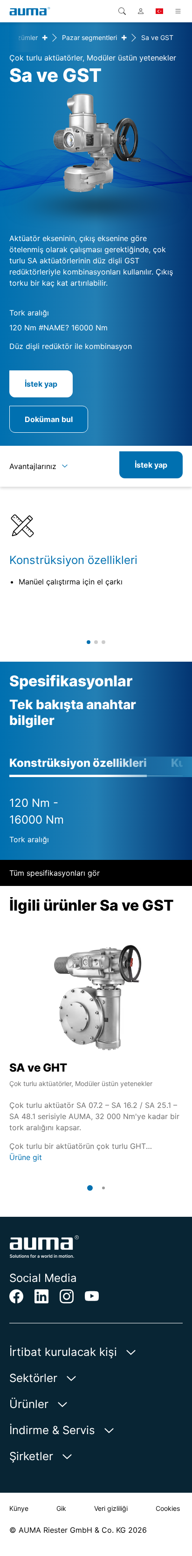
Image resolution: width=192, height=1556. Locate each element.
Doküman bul (49, 419)
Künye (18, 1508)
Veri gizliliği (111, 1508)
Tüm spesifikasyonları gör (54, 873)
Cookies (168, 1508)
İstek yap (41, 384)
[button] (88, 642)
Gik (61, 1508)
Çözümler (23, 37)
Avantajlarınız (32, 466)
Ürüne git (25, 1157)
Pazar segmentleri (89, 37)
